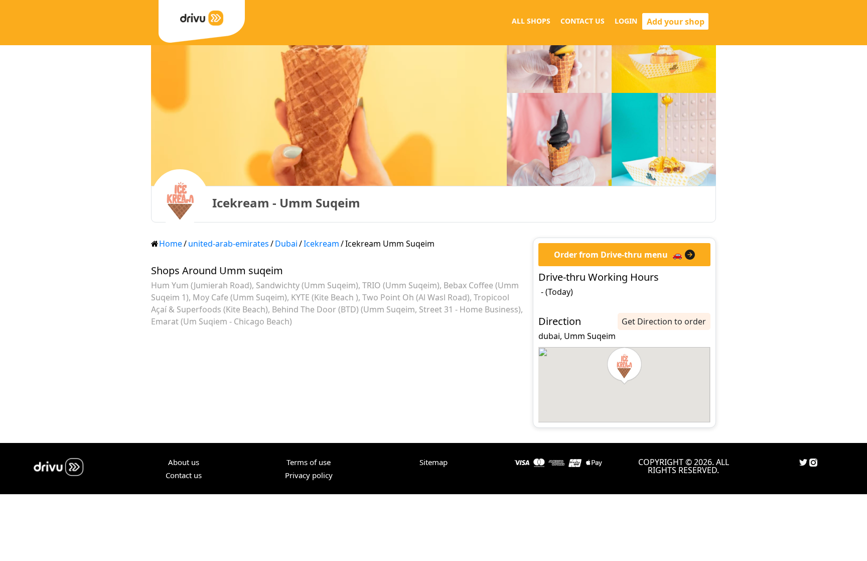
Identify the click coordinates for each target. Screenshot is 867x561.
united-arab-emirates (228, 243)
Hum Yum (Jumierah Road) (201, 285)
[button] (624, 366)
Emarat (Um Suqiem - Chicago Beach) (221, 321)
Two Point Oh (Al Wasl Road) (416, 297)
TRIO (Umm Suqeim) (401, 285)
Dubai (286, 243)
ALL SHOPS (531, 21)
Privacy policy (309, 475)
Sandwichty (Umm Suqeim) (307, 285)
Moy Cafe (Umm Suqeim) (240, 297)
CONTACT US (582, 21)
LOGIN (626, 21)
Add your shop (675, 21)
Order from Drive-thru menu (611, 254)
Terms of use (308, 462)
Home (170, 243)
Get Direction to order (664, 321)
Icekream (321, 243)
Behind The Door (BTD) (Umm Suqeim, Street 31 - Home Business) (396, 309)
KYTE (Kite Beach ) (324, 297)
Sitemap (433, 462)
